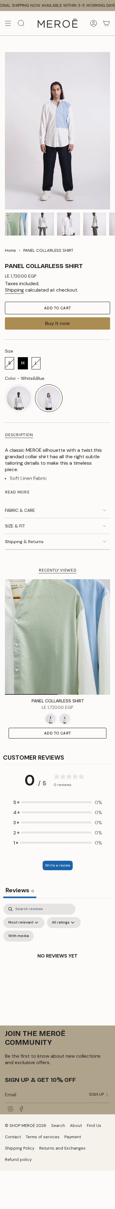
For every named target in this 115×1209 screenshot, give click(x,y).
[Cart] (106, 23)
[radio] (9, 363)
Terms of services (42, 1136)
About (76, 1125)
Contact (13, 1136)
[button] (57, 802)
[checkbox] (18, 936)
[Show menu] (8, 23)
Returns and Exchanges (62, 1148)
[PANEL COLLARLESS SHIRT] (57, 637)
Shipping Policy (19, 1148)
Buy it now (57, 323)
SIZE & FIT (15, 526)
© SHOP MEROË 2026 (25, 1125)
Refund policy (18, 1159)
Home (10, 250)
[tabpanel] (57, 962)
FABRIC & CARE (20, 510)
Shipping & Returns (24, 541)
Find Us (94, 1125)
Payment (72, 1136)
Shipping (14, 290)
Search (58, 1125)
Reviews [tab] (20, 890)
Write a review (57, 865)
